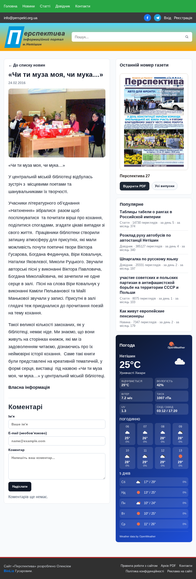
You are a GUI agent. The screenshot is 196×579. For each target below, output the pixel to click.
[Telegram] (157, 17)
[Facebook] (147, 17)
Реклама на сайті (179, 571)
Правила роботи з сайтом (139, 566)
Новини (28, 6)
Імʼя (11, 416)
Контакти (82, 6)
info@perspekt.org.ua (20, 18)
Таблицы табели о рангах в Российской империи (146, 214)
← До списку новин (26, 65)
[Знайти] (187, 36)
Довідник (62, 6)
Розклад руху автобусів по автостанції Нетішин (145, 237)
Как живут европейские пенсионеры (142, 313)
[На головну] (35, 37)
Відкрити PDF (134, 186)
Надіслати (19, 486)
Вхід (167, 18)
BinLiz (9, 571)
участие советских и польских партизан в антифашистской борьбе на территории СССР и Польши (149, 285)
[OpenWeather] (176, 345)
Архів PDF (168, 566)
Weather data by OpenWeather (138, 536)
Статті (45, 6)
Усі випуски (164, 186)
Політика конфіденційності (145, 571)
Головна (10, 6)
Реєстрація (183, 18)
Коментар (16, 450)
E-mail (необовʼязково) (27, 433)
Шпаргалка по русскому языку (149, 259)
